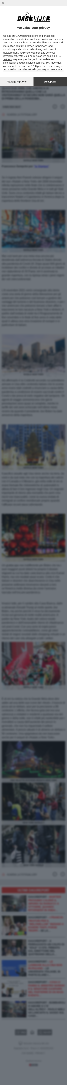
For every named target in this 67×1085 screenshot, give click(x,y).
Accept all (50, 81)
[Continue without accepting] (3, 3)
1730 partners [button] (24, 35)
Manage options (17, 81)
